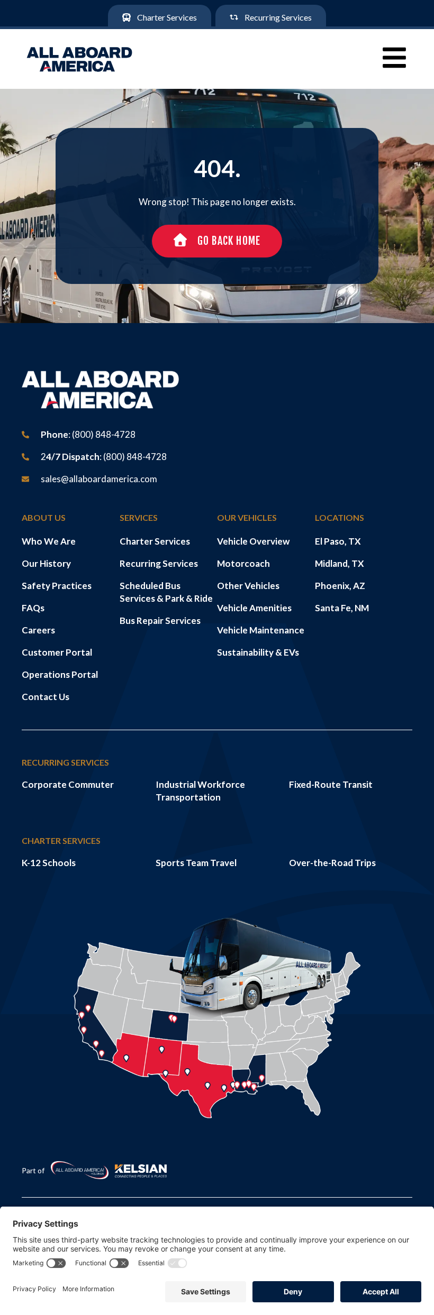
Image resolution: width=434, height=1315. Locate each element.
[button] (394, 57)
